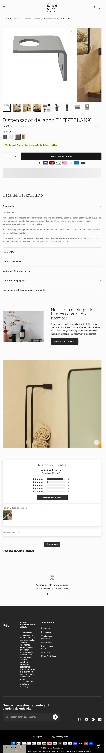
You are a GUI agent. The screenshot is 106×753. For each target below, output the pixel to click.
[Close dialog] (99, 353)
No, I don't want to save (27, 406)
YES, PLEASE (26, 398)
